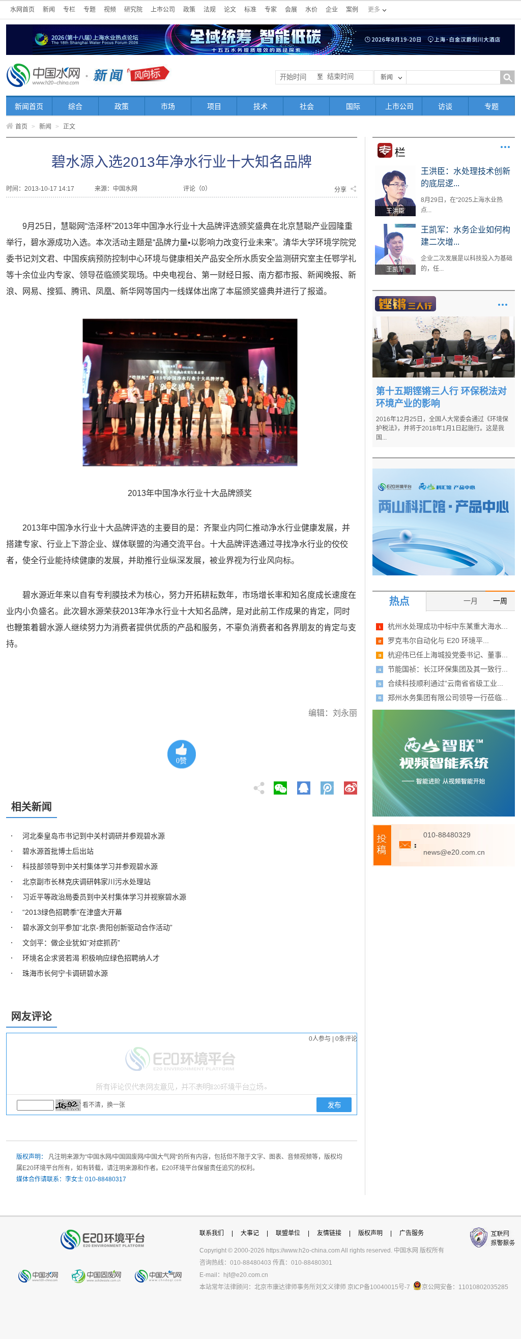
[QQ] (303, 785)
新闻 (49, 9)
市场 (168, 106)
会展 (291, 9)
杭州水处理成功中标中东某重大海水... (448, 626)
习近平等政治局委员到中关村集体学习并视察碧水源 (104, 897)
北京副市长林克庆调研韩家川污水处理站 (86, 882)
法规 (210, 9)
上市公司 (163, 9)
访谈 (445, 106)
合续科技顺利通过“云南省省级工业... (445, 683)
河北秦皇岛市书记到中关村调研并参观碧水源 (93, 836)
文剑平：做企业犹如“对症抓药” (71, 943)
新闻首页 (29, 106)
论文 (230, 9)
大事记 (250, 1233)
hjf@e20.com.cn (245, 1274)
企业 (332, 9)
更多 (505, 147)
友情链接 (329, 1233)
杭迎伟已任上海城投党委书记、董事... (448, 655)
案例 (352, 9)
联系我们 (211, 1233)
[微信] (280, 785)
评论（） (197, 188)
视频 (110, 9)
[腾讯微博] (328, 785)
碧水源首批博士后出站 (58, 851)
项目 (214, 106)
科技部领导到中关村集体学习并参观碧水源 (90, 866)
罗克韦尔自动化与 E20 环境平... (438, 640)
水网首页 (22, 9)
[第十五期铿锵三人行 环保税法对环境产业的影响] (443, 320)
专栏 (69, 9)
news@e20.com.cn (454, 852)
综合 (75, 106)
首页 (21, 126)
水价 (311, 9)
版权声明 (370, 1233)
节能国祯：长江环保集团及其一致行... (448, 669)
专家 (271, 9)
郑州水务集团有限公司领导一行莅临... (448, 697)
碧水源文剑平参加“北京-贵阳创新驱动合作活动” (97, 927)
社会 (307, 106)
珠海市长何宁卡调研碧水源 (65, 973)
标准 (250, 9)
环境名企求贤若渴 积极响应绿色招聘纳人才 (91, 958)
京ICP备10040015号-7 (379, 1287)
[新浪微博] (350, 785)
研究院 (133, 9)
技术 (260, 106)
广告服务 (411, 1233)
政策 (189, 9)
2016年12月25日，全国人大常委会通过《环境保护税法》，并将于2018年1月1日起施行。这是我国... (442, 428)
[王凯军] (395, 227)
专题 (89, 9)
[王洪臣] (395, 168)
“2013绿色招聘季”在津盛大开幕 (72, 912)
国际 (353, 106)
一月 (471, 601)
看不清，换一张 (103, 1105)
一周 (500, 601)
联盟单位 (288, 1233)
